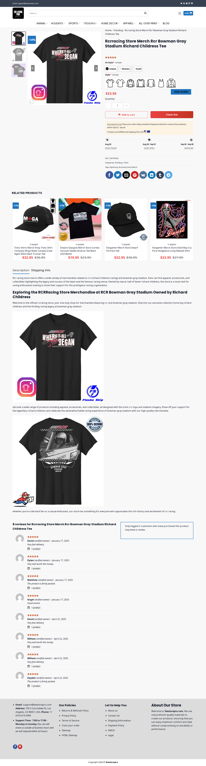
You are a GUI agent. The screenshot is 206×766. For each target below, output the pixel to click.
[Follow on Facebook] (15, 746)
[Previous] (32, 68)
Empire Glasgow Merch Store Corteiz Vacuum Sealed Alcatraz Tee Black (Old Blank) (79, 250)
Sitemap (66, 730)
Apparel (128, 23)
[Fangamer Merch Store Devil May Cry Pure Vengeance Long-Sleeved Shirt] (172, 219)
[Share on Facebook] (109, 175)
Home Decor (109, 23)
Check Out (172, 114)
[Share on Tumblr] (160, 175)
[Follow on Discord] (192, 3)
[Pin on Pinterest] (135, 175)
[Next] (96, 68)
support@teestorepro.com (37, 704)
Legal (111, 735)
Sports (73, 23)
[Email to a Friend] (126, 175)
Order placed (111, 148)
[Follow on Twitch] (189, 3)
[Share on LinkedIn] (152, 175)
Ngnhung (114, 167)
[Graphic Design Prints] (18, 13)
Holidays (57, 23)
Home (108, 30)
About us (113, 710)
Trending (90, 23)
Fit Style (109, 62)
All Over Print (148, 23)
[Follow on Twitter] (181, 3)
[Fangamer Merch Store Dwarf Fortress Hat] (126, 219)
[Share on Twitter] (118, 175)
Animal (40, 23)
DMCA (111, 730)
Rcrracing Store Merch (128, 167)
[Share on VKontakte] (143, 175)
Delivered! (188, 148)
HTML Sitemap (69, 735)
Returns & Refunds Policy (75, 710)
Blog (166, 23)
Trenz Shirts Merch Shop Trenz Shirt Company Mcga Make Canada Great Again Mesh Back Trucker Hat (33, 250)
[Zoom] (31, 101)
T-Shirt (126, 162)
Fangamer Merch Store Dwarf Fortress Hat (122, 249)
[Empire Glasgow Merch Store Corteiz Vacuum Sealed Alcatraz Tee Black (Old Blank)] (80, 219)
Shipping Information (119, 720)
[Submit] (145, 13)
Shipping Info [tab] (40, 270)
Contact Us (114, 715)
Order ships (149, 148)
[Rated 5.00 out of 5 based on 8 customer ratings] (149, 57)
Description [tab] (21, 270)
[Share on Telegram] (168, 175)
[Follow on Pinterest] (187, 3)
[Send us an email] (184, 3)
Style (108, 74)
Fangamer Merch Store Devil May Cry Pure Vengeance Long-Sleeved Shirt (172, 249)
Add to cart (128, 114)
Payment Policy (116, 725)
